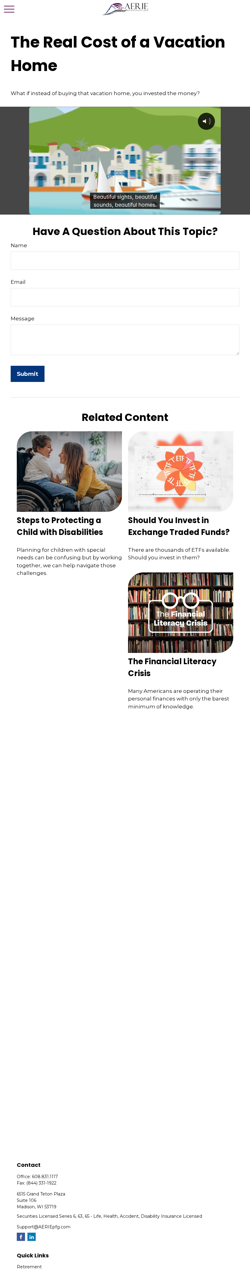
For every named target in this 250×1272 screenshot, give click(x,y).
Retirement (29, 1267)
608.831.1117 (45, 1176)
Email (18, 282)
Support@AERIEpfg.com (43, 1227)
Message (22, 318)
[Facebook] (21, 1237)
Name (19, 245)
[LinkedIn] (31, 1237)
